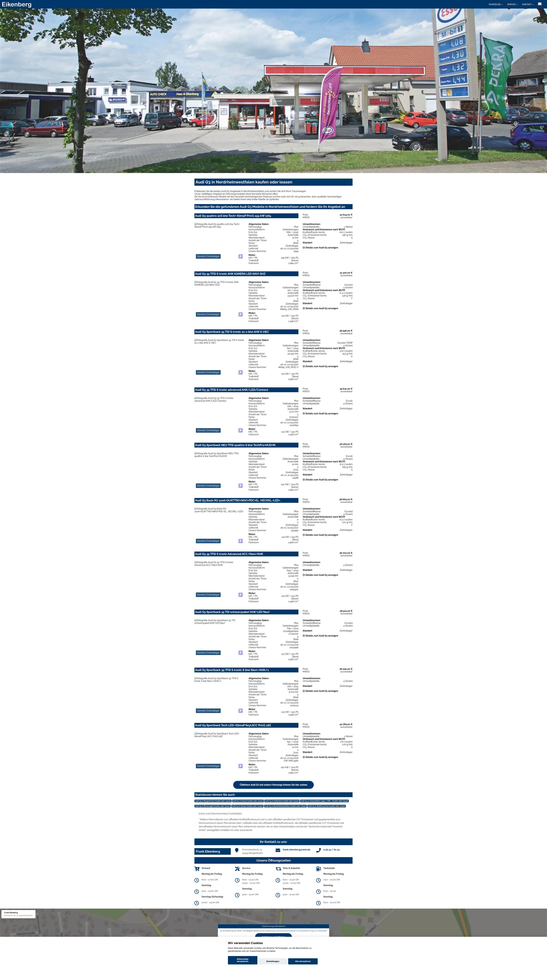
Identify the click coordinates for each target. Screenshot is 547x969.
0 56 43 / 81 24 (331, 849)
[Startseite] (16, 5)
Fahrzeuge (495, 4)
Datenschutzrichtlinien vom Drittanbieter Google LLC (299, 931)
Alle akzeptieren (303, 961)
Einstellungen (272, 961)
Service (511, 4)
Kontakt (527, 4)
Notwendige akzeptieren (242, 960)
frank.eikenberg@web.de (296, 849)
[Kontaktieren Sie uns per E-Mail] (539, 4)
